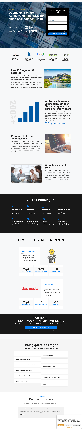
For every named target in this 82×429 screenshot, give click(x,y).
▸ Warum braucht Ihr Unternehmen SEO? (23, 359)
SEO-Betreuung (17, 209)
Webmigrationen (32, 221)
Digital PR (46, 221)
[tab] (27, 353)
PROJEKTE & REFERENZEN (41, 240)
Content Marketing (64, 209)
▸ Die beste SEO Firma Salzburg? (49, 366)
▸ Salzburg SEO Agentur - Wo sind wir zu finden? (51, 377)
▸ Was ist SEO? (18, 353)
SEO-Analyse (46, 209)
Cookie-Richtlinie (69, 427)
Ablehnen (67, 425)
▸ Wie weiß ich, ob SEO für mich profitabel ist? (24, 370)
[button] (41, 327)
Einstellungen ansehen (76, 425)
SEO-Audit (30, 209)
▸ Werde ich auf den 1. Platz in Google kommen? (24, 375)
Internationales (62, 221)
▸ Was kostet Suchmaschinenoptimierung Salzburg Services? (27, 364)
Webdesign (56, 174)
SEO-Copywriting (17, 221)
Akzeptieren (61, 425)
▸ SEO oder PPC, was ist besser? (22, 381)
